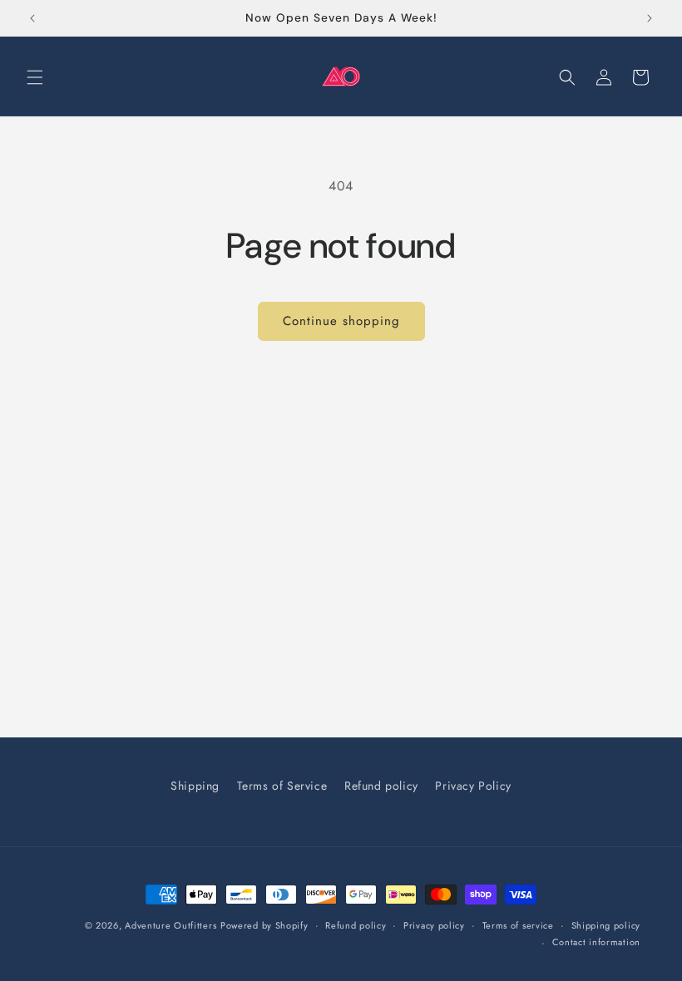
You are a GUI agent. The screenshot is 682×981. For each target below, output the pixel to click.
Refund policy (381, 785)
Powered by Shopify (264, 925)
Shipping (195, 785)
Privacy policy (434, 925)
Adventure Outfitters (170, 925)
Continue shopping (341, 321)
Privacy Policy (473, 785)
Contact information (596, 942)
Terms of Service (282, 785)
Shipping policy (606, 925)
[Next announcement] (649, 18)
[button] (35, 77)
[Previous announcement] (32, 18)
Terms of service (518, 925)
